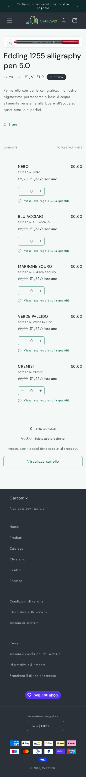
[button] (9, 20)
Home (14, 526)
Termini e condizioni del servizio (35, 653)
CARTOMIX (49, 768)
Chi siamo (17, 559)
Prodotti (16, 537)
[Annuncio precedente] (9, 6)
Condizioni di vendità (26, 601)
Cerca (14, 643)
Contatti (16, 570)
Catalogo (17, 548)
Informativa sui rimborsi (28, 664)
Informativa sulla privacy (28, 612)
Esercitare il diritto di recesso (33, 675)
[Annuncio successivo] (77, 6)
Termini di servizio (24, 622)
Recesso (16, 580)
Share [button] (12, 124)
